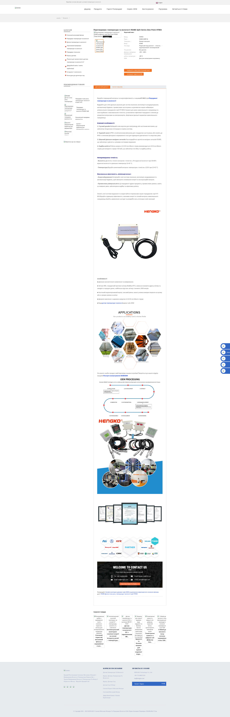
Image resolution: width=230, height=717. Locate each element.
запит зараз (139, 684)
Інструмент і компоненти (74, 72)
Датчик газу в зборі (109, 685)
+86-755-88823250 (139, 675)
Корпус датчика (71, 55)
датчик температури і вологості (112, 303)
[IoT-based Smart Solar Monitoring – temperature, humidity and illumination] (113, 622)
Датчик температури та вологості (76, 42)
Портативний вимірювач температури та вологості (74, 47)
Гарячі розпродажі (114, 9)
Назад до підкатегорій (134, 74)
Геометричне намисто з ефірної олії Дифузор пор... (150, 638)
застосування (148, 9)
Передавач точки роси (73, 52)
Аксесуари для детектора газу (76, 75)
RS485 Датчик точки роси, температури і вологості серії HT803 (119, 594)
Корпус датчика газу (109, 681)
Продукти (98, 9)
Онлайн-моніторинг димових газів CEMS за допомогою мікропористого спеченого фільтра (132, 592)
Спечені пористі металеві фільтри (113, 688)
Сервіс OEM (132, 9)
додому (87, 9)
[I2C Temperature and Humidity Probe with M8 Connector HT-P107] (127, 620)
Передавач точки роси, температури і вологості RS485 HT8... (82, 100)
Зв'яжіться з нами (179, 9)
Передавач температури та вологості (78, 38)
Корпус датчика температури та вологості (112, 677)
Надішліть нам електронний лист (138, 70)
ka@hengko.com (139, 678)
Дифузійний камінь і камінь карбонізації (75, 67)
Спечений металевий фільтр (75, 35)
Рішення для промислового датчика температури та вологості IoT (77, 60)
